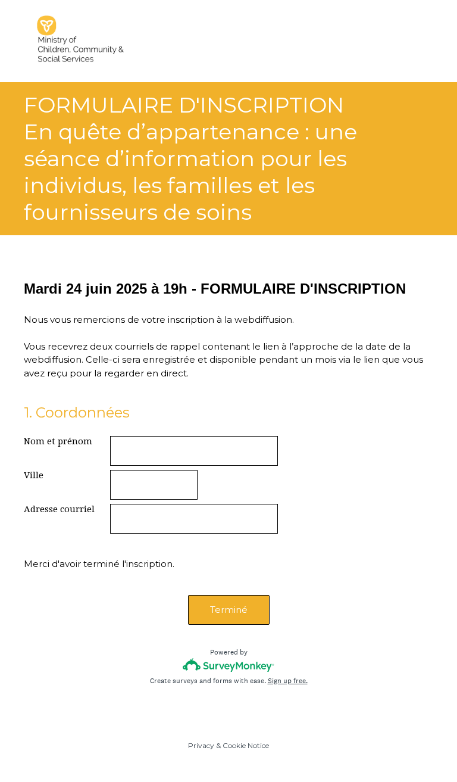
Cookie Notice (246, 745)
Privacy (201, 745)
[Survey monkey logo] (228, 665)
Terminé (229, 609)
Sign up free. (288, 681)
